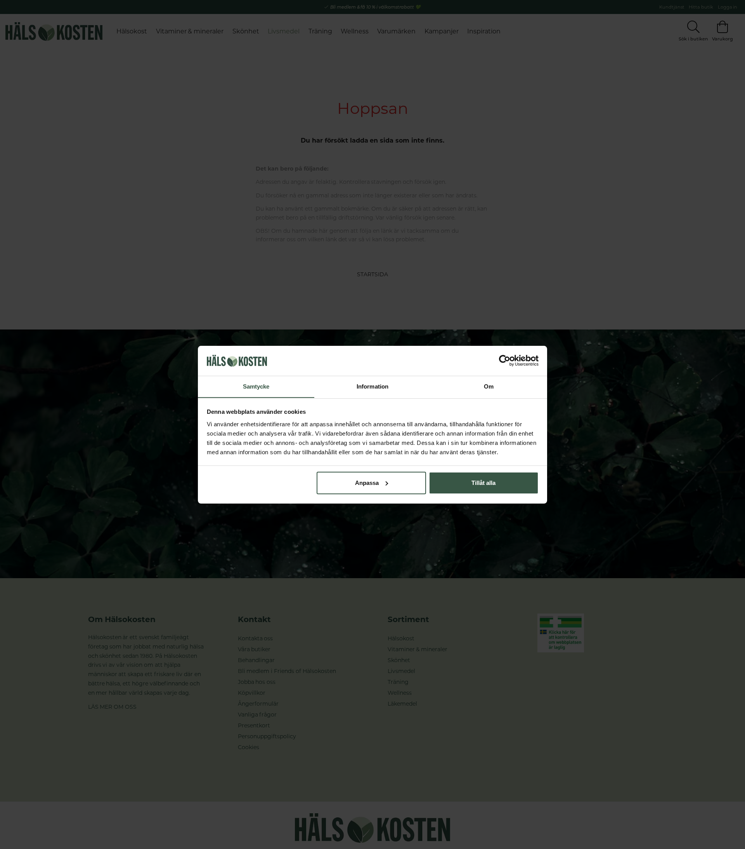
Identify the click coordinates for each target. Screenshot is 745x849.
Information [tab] (372, 386)
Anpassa (367, 482)
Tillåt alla (483, 482)
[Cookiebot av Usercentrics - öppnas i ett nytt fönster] (505, 360)
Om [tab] (489, 386)
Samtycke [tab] (256, 386)
